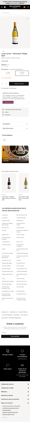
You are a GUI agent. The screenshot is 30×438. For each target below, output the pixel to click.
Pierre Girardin (20, 237)
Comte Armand (20, 278)
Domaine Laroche (6, 244)
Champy (4, 230)
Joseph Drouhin (6, 220)
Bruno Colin (19, 241)
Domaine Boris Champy (8, 291)
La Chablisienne (6, 241)
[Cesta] (28, 7)
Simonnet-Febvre (6, 268)
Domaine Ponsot (21, 263)
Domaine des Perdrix (22, 284)
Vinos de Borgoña (7, 315)
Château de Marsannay (22, 253)
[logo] (15, 7)
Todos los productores (7, 406)
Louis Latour (5, 215)
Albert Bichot (20, 220)
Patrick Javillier (20, 286)
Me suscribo (15, 336)
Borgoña (7, 58)
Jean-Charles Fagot (7, 284)
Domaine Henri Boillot (7, 253)
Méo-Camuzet (20, 265)
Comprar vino (4, 312)
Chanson (19, 260)
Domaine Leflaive (6, 265)
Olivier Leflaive (20, 227)
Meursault (13, 58)
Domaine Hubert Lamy (7, 271)
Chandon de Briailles (22, 271)
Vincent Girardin (20, 234)
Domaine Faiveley (21, 217)
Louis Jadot (4, 217)
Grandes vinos (13, 312)
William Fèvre (5, 234)
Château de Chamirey (7, 274)
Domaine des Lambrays (8, 281)
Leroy (3, 278)
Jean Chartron (5, 227)
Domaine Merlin (21, 291)
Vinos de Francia (23, 312)
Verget (3, 249)
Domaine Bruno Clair (22, 268)
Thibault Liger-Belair (7, 263)
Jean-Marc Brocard (21, 281)
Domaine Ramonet (21, 294)
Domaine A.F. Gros (6, 260)
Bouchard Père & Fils (22, 215)
